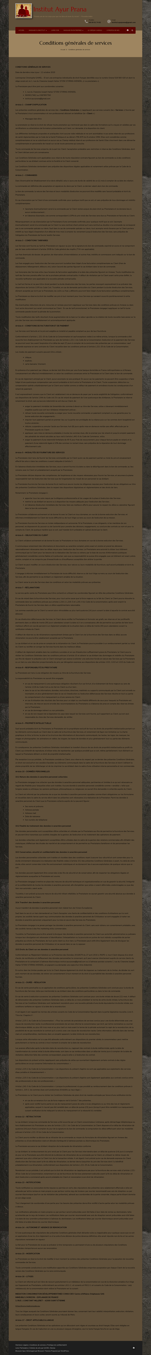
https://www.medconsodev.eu (27, 1306)
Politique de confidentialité (57, 1345)
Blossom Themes (44, 1351)
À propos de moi (113, 30)
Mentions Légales (21, 1345)
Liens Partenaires (21, 1348)
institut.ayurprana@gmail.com (124, 22)
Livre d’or (55, 30)
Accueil (21, 30)
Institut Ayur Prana (59, 9)
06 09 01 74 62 (95, 22)
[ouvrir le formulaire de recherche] (132, 30)
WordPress (65, 1351)
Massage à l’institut (37, 30)
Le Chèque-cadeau (95, 30)
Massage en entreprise (73, 30)
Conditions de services (38, 1345)
